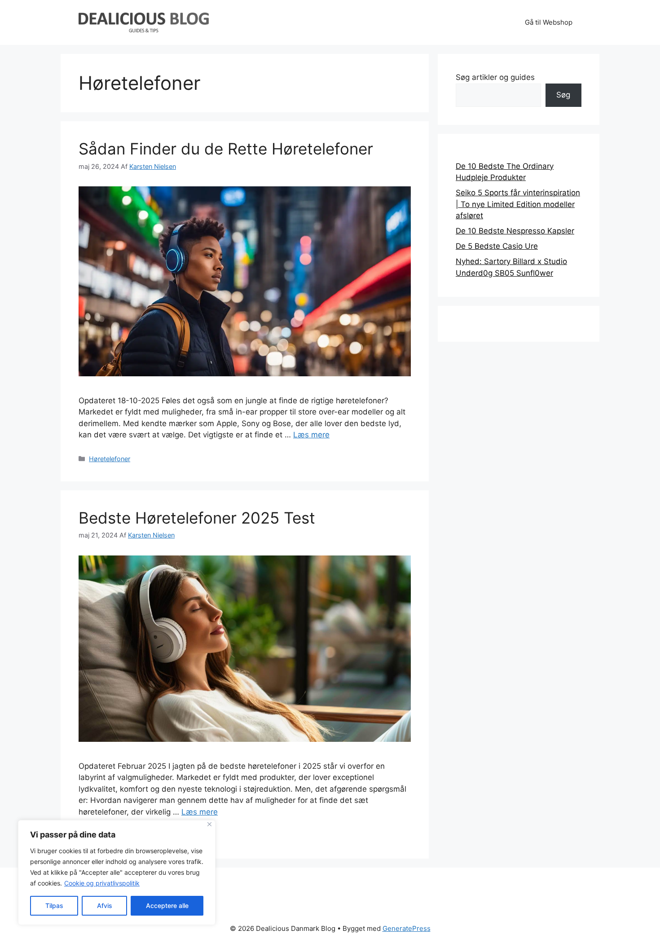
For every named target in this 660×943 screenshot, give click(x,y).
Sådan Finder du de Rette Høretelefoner (226, 148)
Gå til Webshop (548, 22)
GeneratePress (407, 928)
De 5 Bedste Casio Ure (497, 246)
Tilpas (54, 905)
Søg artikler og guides (495, 77)
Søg (563, 94)
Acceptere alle (167, 905)
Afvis (104, 905)
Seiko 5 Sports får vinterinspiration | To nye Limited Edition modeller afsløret (518, 204)
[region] (117, 872)
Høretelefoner (109, 459)
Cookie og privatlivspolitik (102, 883)
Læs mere (311, 434)
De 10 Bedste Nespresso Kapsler (515, 230)
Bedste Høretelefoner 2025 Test (197, 517)
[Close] (209, 824)
